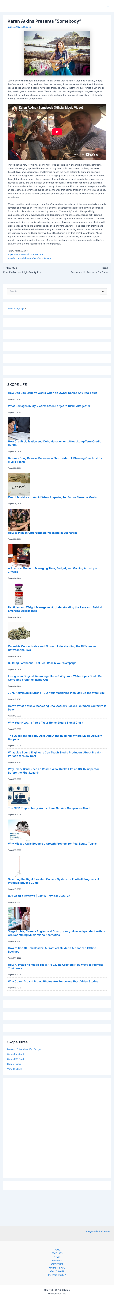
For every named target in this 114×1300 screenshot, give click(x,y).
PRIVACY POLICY (57, 1275)
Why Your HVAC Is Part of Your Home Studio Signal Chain (45, 722)
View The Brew (14, 1069)
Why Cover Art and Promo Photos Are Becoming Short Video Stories (53, 981)
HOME (57, 1249)
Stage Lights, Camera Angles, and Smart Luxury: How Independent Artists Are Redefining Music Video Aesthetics (56, 933)
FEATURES (57, 1253)
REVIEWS (57, 1260)
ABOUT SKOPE (57, 1271)
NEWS (57, 1257)
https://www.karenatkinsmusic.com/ (26, 254)
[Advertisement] (57, 1127)
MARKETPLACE (57, 1267)
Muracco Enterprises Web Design (24, 1049)
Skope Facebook (15, 1054)
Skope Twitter (14, 1064)
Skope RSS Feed (15, 1059)
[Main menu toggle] (108, 6)
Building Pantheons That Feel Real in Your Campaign (42, 663)
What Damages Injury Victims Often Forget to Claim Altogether (49, 406)
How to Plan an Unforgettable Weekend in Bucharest (42, 532)
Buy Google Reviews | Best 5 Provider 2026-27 (39, 895)
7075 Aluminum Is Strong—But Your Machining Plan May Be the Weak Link (56, 692)
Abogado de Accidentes (98, 1231)
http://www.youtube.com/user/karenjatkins (29, 258)
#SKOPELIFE (57, 1264)
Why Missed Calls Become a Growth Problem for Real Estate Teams (52, 843)
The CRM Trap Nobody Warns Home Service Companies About (49, 808)
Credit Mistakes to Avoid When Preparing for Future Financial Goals (52, 497)
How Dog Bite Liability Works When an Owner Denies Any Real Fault (52, 392)
